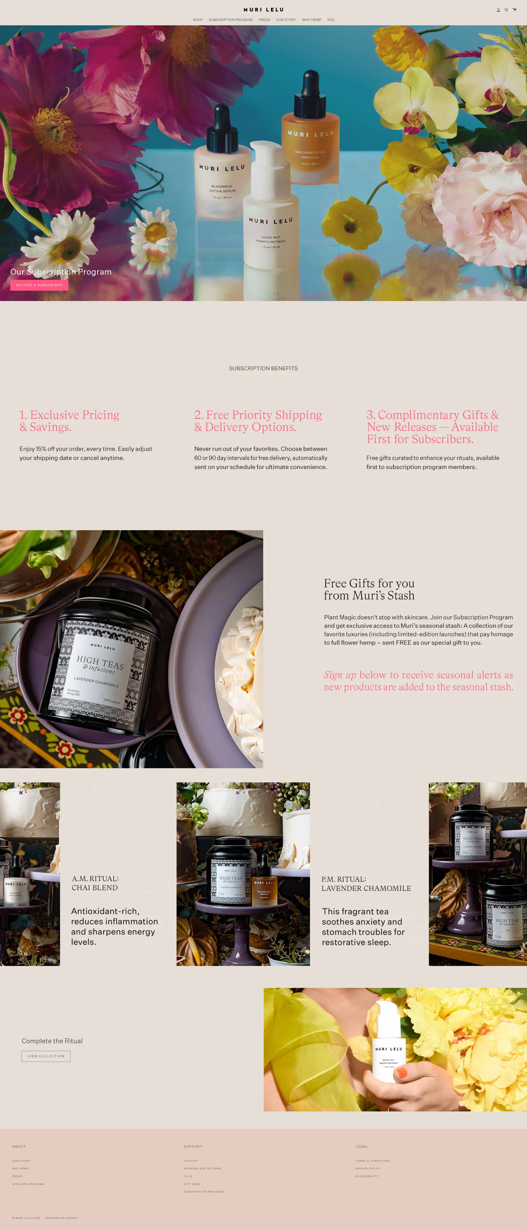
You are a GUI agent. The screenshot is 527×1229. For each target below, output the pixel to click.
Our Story (21, 1161)
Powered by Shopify (61, 1218)
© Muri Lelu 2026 (26, 1218)
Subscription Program (203, 1192)
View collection (46, 1056)
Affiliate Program (28, 1184)
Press (17, 1176)
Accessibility (367, 1176)
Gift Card (192, 1184)
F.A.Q (188, 1176)
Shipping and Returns (203, 1168)
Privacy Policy (368, 1168)
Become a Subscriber (39, 285)
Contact (191, 1161)
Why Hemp (20, 1168)
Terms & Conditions (373, 1161)
